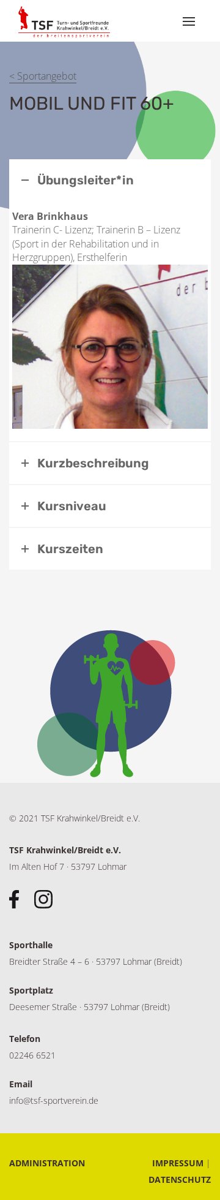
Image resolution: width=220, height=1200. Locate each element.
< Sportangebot (42, 76)
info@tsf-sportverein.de (53, 1100)
